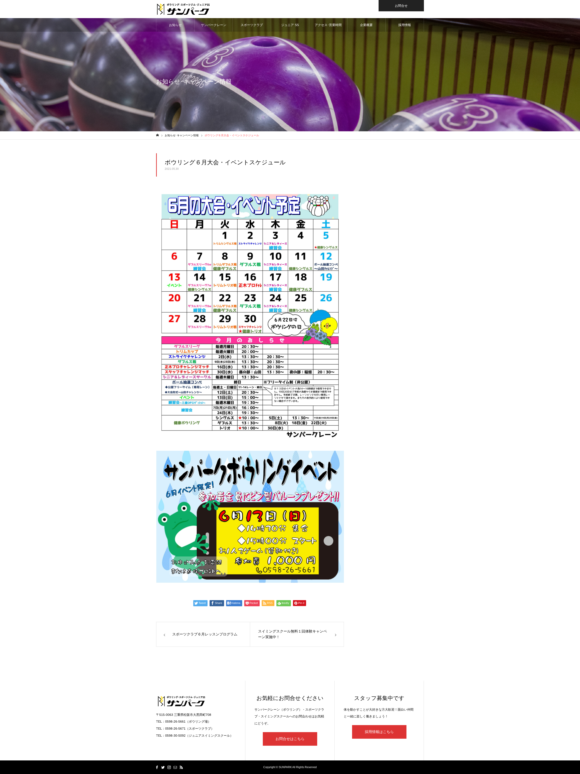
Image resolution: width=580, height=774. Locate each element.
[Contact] (175, 767)
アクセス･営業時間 (328, 25)
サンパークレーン (213, 25)
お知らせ (175, 25)
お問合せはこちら (290, 739)
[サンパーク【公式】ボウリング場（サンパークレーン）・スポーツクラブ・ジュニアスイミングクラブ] (183, 9)
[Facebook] (157, 767)
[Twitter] (163, 767)
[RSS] (181, 767)
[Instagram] (169, 767)
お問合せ (401, 5)
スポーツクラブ (252, 25)
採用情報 (404, 25)
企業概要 (366, 25)
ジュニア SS (290, 25)
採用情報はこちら (379, 732)
